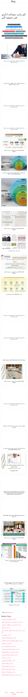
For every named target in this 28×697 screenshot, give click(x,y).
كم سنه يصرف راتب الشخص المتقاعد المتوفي (12, 675)
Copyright (14, 694)
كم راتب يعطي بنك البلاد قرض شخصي (10, 649)
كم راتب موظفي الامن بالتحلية (8, 672)
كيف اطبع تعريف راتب (20, 31)
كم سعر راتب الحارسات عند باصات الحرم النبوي (12, 622)
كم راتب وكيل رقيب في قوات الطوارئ (10, 652)
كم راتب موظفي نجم (6, 635)
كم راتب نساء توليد (6, 627)
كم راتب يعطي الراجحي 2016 (8, 669)
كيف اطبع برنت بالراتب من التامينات (14, 27)
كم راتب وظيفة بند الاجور (7, 663)
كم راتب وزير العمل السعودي (8, 666)
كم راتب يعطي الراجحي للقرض (9, 619)
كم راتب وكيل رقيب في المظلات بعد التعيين (11, 625)
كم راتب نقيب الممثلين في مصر (9, 646)
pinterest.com (9, 612)
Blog (13, 1)
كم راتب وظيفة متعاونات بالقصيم (9, 637)
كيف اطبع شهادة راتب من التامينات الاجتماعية (14, 33)
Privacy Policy (20, 692)
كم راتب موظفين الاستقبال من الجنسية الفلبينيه (12, 640)
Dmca (6, 692)
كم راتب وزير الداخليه (6, 643)
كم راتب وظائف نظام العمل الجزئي (9, 655)
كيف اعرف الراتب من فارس (9, 31)
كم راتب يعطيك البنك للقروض (8, 660)
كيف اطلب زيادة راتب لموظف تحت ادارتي (14, 38)
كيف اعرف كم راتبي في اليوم (14, 24)
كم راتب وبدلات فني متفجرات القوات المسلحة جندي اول (13, 631)
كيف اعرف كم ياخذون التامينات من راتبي (14, 29)
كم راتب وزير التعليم (6, 657)
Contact (12, 692)
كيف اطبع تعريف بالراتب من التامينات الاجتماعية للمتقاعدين (14, 36)
